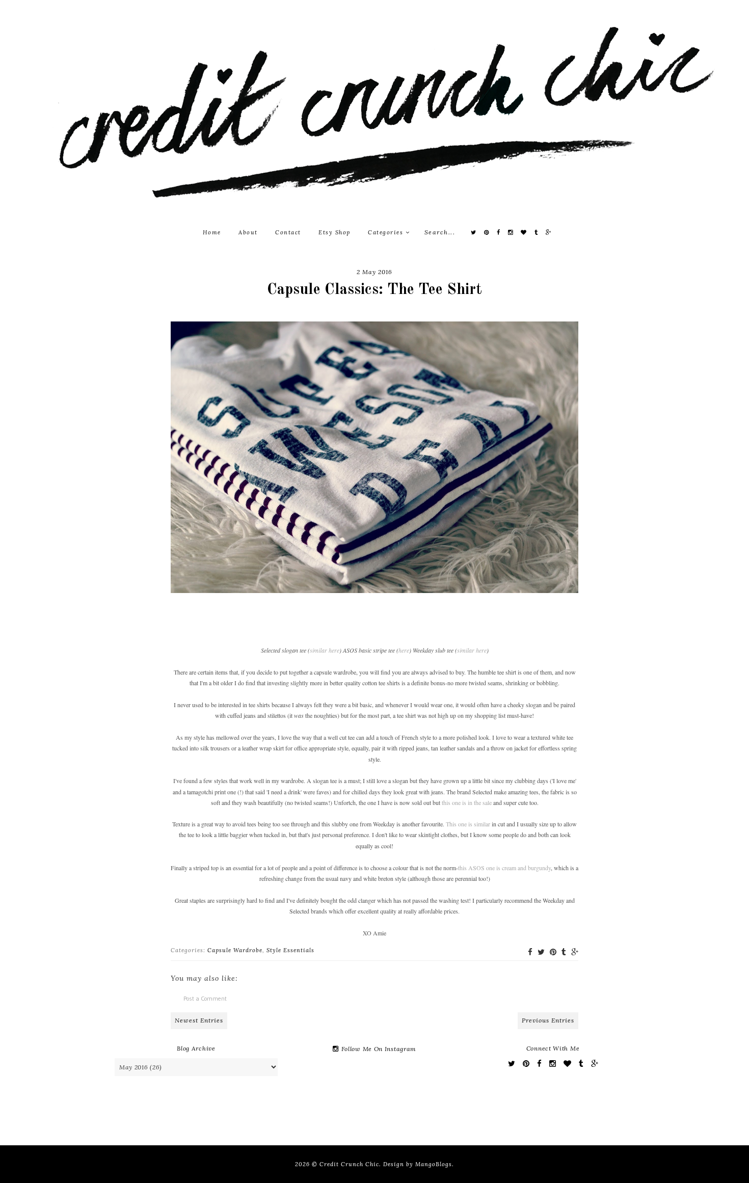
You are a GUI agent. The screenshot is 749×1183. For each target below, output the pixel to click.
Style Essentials (290, 950)
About (248, 232)
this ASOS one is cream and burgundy (504, 868)
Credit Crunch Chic (349, 1164)
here (403, 650)
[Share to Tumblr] (563, 952)
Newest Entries (199, 1020)
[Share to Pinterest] (553, 952)
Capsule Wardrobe (234, 950)
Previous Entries (548, 1020)
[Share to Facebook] (530, 952)
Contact (288, 232)
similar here (324, 650)
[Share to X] (541, 952)
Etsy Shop (334, 232)
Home (212, 232)
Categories (387, 232)
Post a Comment (205, 998)
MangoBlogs (433, 1164)
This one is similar (468, 824)
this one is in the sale (467, 802)
